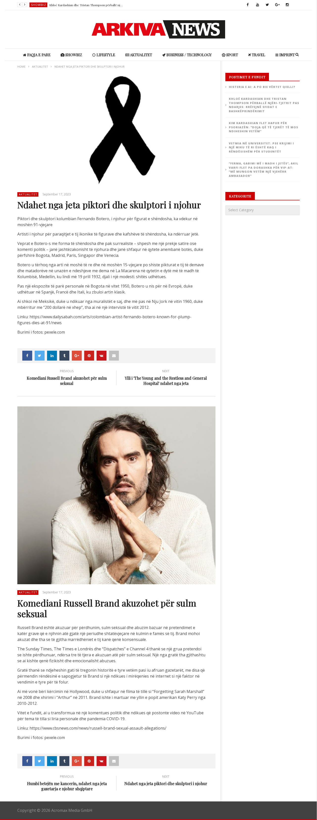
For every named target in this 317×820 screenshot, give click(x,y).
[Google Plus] (277, 5)
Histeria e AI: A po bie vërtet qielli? (262, 87)
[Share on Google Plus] (77, 356)
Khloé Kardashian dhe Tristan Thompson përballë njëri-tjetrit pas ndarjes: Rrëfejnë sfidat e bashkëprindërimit (86, 5)
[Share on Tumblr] (64, 356)
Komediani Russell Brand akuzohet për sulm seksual (67, 378)
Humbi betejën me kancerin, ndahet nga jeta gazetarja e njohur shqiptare (67, 783)
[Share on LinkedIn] (52, 356)
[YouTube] (258, 5)
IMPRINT (286, 54)
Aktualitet (140, 54)
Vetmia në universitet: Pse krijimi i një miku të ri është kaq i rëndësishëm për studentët (261, 147)
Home (21, 66)
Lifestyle (105, 54)
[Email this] (114, 356)
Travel (258, 54)
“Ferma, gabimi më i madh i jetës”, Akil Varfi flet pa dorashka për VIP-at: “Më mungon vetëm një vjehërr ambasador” (263, 169)
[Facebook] (248, 5)
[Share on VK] (101, 356)
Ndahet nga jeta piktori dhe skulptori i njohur (165, 781)
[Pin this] (89, 356)
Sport (231, 54)
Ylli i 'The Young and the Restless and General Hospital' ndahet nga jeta (166, 378)
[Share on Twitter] (40, 356)
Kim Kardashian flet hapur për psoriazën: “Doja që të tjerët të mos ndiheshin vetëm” (263, 127)
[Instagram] (287, 5)
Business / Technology (188, 54)
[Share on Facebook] (27, 356)
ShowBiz (38, 5)
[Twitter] (267, 5)
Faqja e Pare (38, 54)
